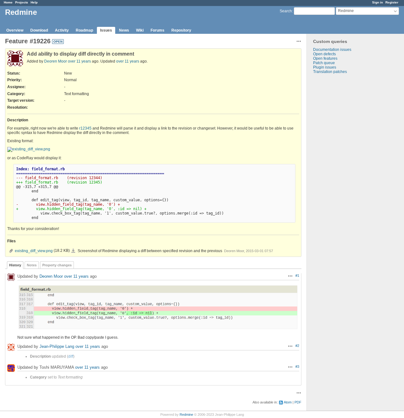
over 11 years (79, 61)
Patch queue (324, 63)
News (124, 30)
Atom (288, 402)
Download (39, 30)
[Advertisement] (338, 173)
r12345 (85, 128)
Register (391, 2)
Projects (21, 2)
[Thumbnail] (28, 149)
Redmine (186, 414)
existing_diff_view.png (34, 251)
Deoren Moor (55, 61)
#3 (297, 366)
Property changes (57, 265)
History (15, 265)
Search (286, 11)
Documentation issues (332, 49)
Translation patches (330, 72)
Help (34, 2)
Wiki (140, 30)
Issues (106, 30)
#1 (297, 275)
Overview (14, 30)
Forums (157, 30)
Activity (62, 30)
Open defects (324, 54)
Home (8, 2)
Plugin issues (324, 67)
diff (70, 356)
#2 (297, 346)
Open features (325, 58)
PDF (297, 402)
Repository (181, 30)
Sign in (377, 2)
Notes (32, 265)
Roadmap (84, 30)
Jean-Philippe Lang (56, 346)
